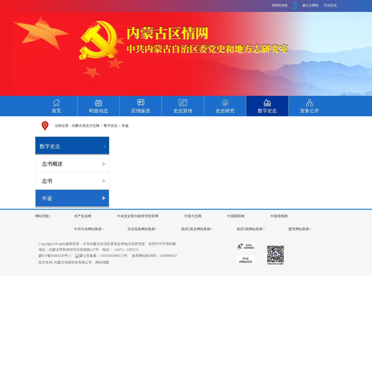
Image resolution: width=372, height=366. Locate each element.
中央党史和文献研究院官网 (137, 216)
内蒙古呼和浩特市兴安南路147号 (74, 249)
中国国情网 (236, 216)
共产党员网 (82, 216)
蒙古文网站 (310, 5)
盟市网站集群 (298, 229)
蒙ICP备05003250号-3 (55, 255)
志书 (47, 181)
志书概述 (52, 164)
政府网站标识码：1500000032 (154, 255)
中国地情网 (279, 216)
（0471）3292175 (125, 249)
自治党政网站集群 (141, 229)
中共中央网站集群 (88, 229)
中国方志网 (193, 216)
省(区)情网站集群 (249, 229)
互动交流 (330, 5)
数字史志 (111, 125)
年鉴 (125, 125)
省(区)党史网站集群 (196, 229)
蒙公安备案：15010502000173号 (103, 255)
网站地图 (102, 262)
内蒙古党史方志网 (85, 125)
